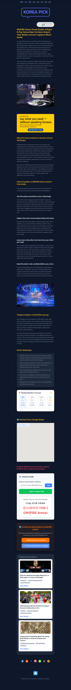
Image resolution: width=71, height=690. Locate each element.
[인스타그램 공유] (35, 661)
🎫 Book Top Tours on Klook (35, 540)
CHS (34, 2)
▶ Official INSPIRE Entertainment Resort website (33, 467)
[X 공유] (31, 661)
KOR (21, 2)
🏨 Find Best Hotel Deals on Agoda (35, 546)
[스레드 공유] (44, 661)
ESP (49, 2)
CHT (38, 2)
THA (45, 2)
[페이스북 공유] (22, 661)
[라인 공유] (39, 661)
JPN (30, 2)
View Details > (24, 586)
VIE (42, 2)
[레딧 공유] (26, 661)
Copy (48, 485)
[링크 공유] (48, 661)
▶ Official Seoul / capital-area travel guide (31, 469)
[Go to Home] (35, 673)
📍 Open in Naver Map (35, 491)
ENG (26, 2)
